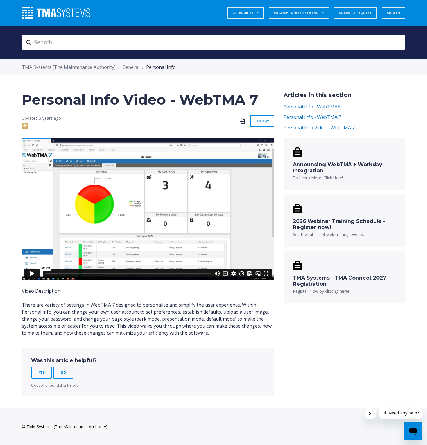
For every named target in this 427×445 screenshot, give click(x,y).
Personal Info (161, 67)
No (63, 372)
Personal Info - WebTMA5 (312, 106)
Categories (243, 12)
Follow (262, 121)
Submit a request (355, 12)
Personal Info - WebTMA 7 (312, 117)
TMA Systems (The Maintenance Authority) (69, 67)
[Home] (56, 13)
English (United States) (296, 12)
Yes (41, 372)
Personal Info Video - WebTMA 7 (319, 127)
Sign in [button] (393, 12)
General (130, 67)
